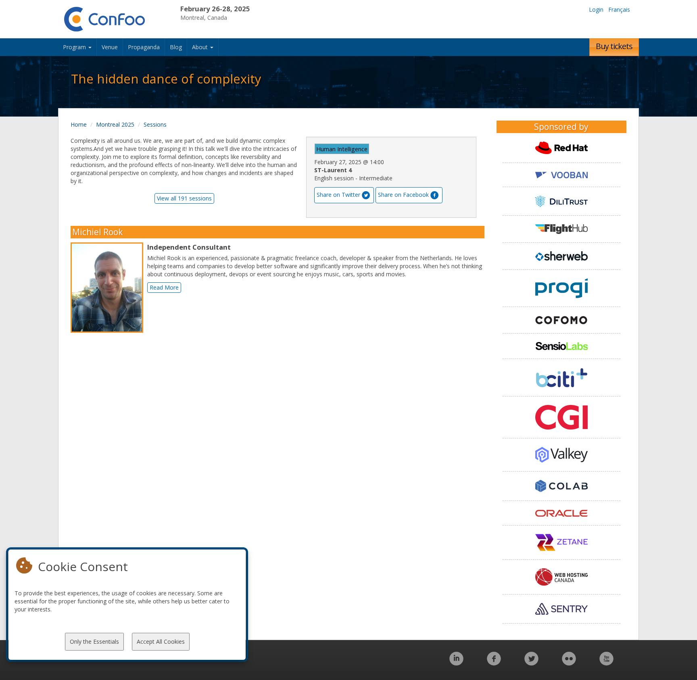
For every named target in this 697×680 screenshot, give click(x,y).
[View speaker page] (109, 287)
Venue (110, 47)
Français (619, 9)
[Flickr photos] (569, 663)
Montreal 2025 (115, 124)
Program (75, 47)
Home (79, 124)
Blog (176, 47)
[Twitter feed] (531, 663)
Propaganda (144, 47)
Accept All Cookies (161, 641)
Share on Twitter (338, 194)
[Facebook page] (494, 663)
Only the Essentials (94, 641)
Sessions (155, 124)
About (200, 47)
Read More (164, 287)
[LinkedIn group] (456, 663)
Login (596, 9)
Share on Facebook (403, 194)
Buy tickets (614, 46)
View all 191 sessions (184, 198)
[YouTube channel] (606, 663)
